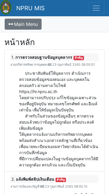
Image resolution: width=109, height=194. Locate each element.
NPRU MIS (30, 8)
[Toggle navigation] (96, 8)
